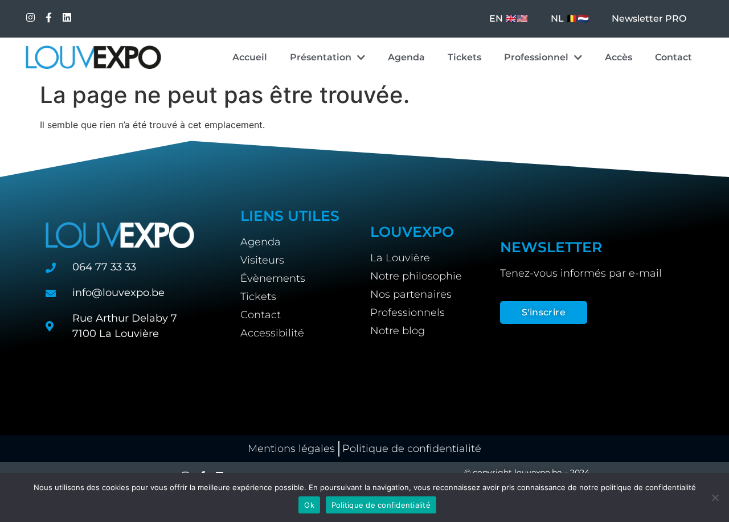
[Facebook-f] (49, 17)
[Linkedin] (67, 17)
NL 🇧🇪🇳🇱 (570, 18)
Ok (309, 504)
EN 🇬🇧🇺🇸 (508, 18)
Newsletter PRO (649, 18)
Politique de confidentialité (381, 504)
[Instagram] (30, 17)
